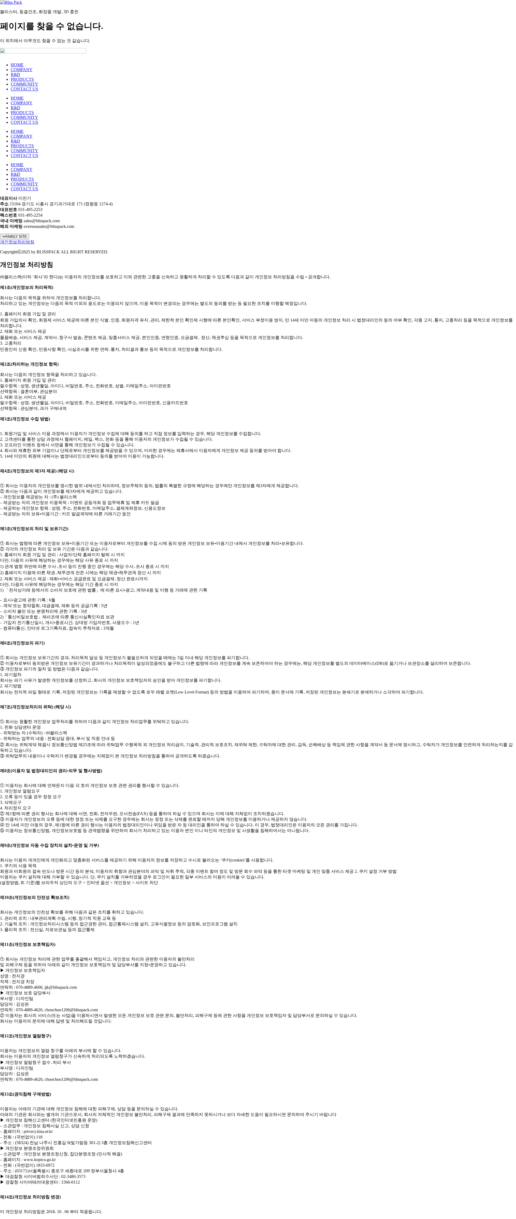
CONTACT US (24, 89)
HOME (17, 65)
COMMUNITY (24, 84)
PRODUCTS (22, 79)
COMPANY (22, 69)
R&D (15, 74)
